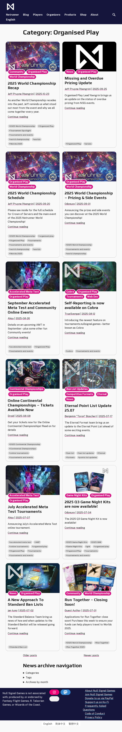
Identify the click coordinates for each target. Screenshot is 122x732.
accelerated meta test (20, 347)
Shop (83, 14)
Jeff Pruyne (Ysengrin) (21, 93)
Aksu (11, 318)
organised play (47, 236)
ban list (70, 453)
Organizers (53, 14)
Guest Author (73, 610)
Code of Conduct (95, 713)
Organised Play (37, 71)
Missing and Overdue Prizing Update (84, 80)
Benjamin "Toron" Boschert (81, 416)
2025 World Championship (22, 126)
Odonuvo (70, 203)
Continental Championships (26, 389)
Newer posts (91, 655)
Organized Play (47, 126)
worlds (37, 139)
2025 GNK (96, 542)
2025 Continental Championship (25, 444)
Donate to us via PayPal (99, 698)
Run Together (102, 643)
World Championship (22, 76)
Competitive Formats (79, 394)
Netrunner (12, 14)
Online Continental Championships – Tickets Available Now (31, 405)
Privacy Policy (93, 717)
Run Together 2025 (76, 647)
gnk (88, 546)
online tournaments (19, 453)
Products (70, 14)
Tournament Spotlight (20, 131)
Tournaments (74, 296)
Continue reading (18, 116)
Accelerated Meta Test (24, 291)
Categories (32, 672)
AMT (38, 542)
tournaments (35, 240)
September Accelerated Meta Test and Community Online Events (32, 307)
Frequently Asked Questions (94, 707)
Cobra (70, 291)
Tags (29, 677)
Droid (11, 415)
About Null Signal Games (100, 690)
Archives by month (37, 682)
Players (38, 14)
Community (17, 71)
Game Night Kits (76, 495)
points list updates (88, 457)
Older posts (30, 655)
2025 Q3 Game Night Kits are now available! (88, 504)
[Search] (113, 14)
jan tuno (12, 610)
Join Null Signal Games (98, 694)
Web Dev (92, 296)
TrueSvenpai (72, 313)
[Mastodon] (65, 692)
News (69, 71)
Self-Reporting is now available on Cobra (84, 305)
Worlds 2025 (16, 144)
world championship (19, 139)
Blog (26, 14)
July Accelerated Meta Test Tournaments (28, 509)
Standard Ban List (18, 647)
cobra (70, 351)
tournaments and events (21, 135)
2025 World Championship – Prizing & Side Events (89, 195)
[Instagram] (54, 692)
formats (71, 457)
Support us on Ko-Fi (97, 702)
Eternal (102, 394)
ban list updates (86, 453)
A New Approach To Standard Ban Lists (26, 602)
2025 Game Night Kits (77, 542)
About (94, 14)
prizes (89, 144)
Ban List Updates (77, 389)
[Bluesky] (54, 699)
